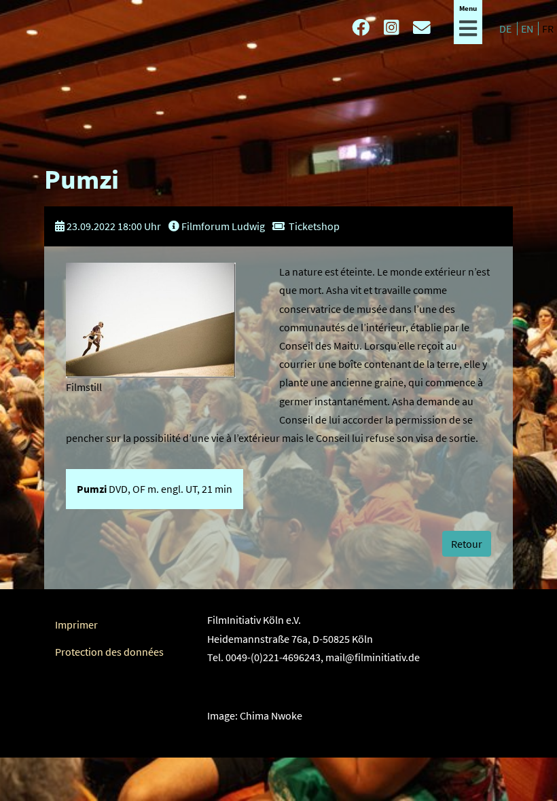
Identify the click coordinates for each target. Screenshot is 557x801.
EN (528, 28)
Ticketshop (314, 226)
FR (548, 28)
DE (506, 28)
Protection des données (109, 651)
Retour (466, 544)
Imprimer (76, 624)
